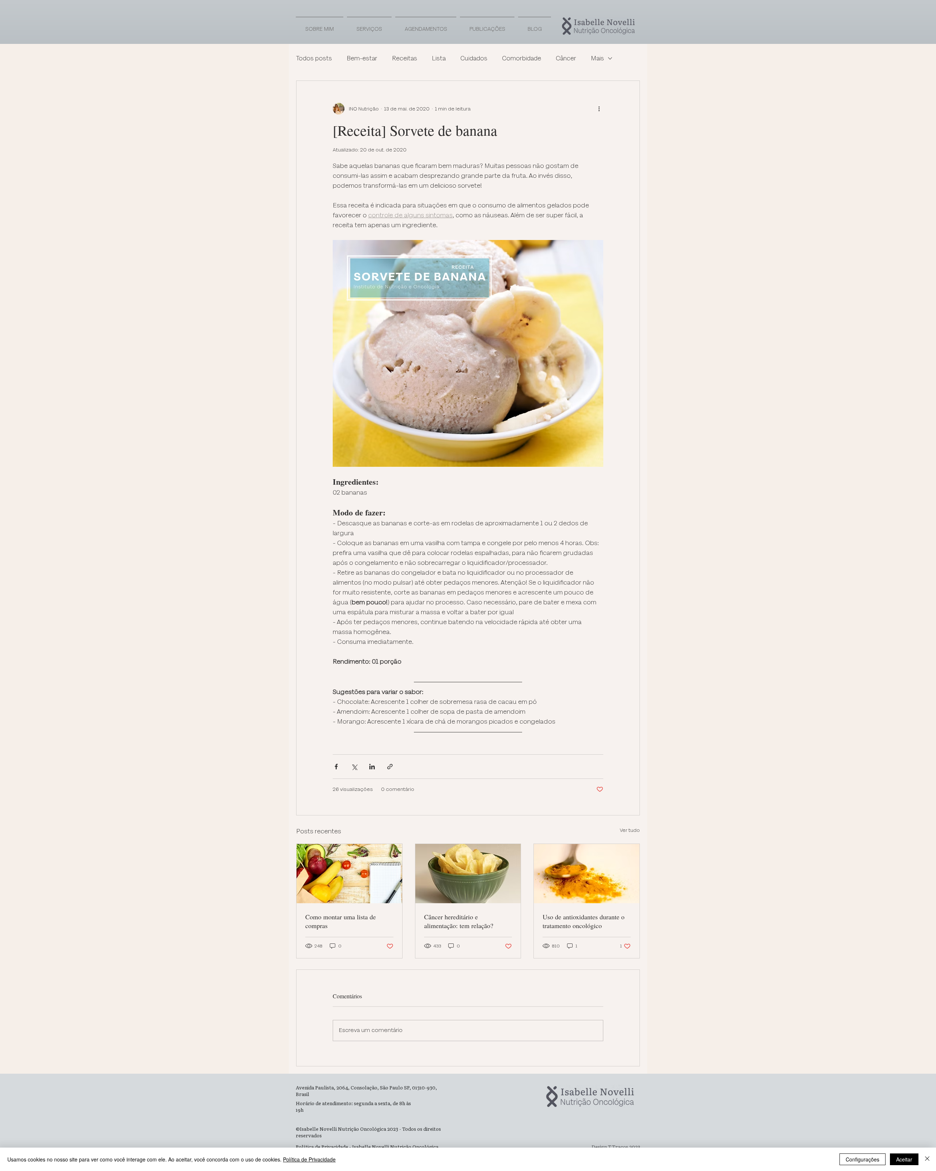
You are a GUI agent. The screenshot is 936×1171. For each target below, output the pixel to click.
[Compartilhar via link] (389, 766)
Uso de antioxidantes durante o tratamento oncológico (583, 921)
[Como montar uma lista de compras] (349, 873)
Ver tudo (630, 830)
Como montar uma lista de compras (340, 921)
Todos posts (314, 59)
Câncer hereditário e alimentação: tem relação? (458, 921)
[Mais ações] (599, 108)
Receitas (404, 59)
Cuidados (473, 59)
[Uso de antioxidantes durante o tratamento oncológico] (586, 873)
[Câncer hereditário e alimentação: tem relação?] (468, 873)
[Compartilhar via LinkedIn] (372, 766)
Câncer (566, 59)
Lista (439, 59)
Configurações (862, 1159)
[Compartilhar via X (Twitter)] (354, 766)
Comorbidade (521, 59)
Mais (597, 59)
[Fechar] (927, 1159)
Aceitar (904, 1159)
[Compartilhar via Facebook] (336, 766)
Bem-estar (362, 59)
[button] (487, 26)
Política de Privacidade (309, 1159)
